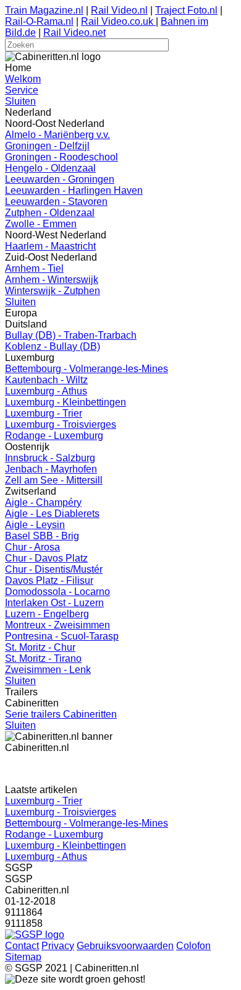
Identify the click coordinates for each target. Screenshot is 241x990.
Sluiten (20, 101)
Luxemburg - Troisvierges (60, 424)
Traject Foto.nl (186, 10)
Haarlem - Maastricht (50, 246)
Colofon (193, 945)
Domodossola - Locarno (57, 591)
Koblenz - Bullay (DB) (52, 346)
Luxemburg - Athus (46, 391)
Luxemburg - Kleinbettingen (65, 402)
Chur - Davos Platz (46, 558)
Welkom (23, 79)
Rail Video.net (74, 32)
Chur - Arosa (32, 547)
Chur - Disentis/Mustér (54, 569)
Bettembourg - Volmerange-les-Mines (86, 368)
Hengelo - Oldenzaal (50, 168)
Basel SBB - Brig (42, 536)
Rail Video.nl (119, 10)
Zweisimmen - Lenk (48, 669)
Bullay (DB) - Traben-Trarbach (71, 335)
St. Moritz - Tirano (43, 658)
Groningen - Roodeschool (61, 157)
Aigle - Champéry (43, 502)
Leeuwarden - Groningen (59, 179)
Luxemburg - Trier (43, 413)
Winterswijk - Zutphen (52, 290)
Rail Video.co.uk (118, 21)
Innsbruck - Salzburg (50, 458)
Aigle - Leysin (35, 524)
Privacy (57, 945)
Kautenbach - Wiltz (46, 380)
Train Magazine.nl (44, 10)
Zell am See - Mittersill (54, 480)
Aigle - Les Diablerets (52, 513)
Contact (22, 945)
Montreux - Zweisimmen (57, 625)
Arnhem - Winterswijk (51, 279)
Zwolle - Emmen (41, 224)
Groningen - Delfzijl (47, 146)
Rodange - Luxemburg (54, 435)
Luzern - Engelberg (47, 614)
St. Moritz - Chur (40, 647)
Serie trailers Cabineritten (61, 714)
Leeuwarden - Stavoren (56, 201)
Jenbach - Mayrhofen (51, 469)
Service (21, 90)
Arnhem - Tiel (34, 268)
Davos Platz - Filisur (49, 580)
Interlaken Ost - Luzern (54, 602)
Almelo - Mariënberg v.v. (57, 134)
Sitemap (23, 957)
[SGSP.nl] (34, 934)
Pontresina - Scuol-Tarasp (62, 636)
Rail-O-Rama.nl (39, 21)
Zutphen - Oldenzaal (50, 212)
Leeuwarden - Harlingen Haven (74, 190)
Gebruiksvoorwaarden (125, 945)
